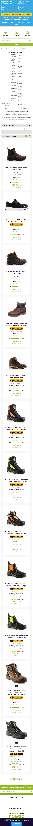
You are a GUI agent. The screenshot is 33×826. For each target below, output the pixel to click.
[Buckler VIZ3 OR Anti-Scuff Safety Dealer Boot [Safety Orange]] (16, 569)
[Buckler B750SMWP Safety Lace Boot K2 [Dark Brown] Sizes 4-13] (16, 309)
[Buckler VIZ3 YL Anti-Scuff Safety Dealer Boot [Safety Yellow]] (16, 621)
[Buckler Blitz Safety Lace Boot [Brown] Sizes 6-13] (16, 361)
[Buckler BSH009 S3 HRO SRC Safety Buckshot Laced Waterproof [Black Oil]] (16, 730)
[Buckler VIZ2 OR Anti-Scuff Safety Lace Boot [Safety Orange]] (16, 517)
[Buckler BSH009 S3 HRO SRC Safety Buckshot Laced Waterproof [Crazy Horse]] (16, 673)
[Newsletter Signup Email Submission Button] (31, 791)
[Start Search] (30, 40)
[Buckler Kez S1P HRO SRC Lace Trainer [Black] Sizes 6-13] (16, 205)
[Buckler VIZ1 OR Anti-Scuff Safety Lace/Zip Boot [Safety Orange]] (16, 413)
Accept (17, 824)
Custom (15, 136)
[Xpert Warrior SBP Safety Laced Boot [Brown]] (16, 257)
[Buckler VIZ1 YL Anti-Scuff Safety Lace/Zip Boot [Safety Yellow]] (16, 465)
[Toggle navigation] (16, 44)
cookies (8, 819)
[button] (16, 180)
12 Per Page (6, 136)
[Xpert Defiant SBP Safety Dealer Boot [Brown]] (16, 152)
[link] (10, 816)
